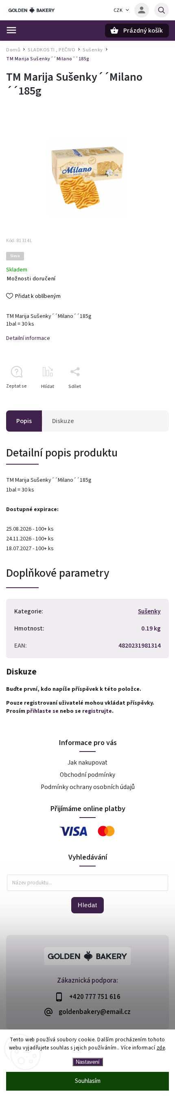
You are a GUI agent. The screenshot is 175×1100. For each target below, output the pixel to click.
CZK (118, 10)
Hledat (87, 905)
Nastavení (88, 1062)
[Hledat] (161, 10)
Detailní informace (28, 338)
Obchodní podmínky (87, 774)
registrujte (97, 711)
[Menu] (11, 30)
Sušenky (149, 611)
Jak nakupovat (87, 762)
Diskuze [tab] (63, 421)
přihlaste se (42, 711)
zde (161, 1048)
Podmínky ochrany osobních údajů (88, 787)
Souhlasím (88, 1081)
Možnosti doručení (31, 279)
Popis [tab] (24, 421)
